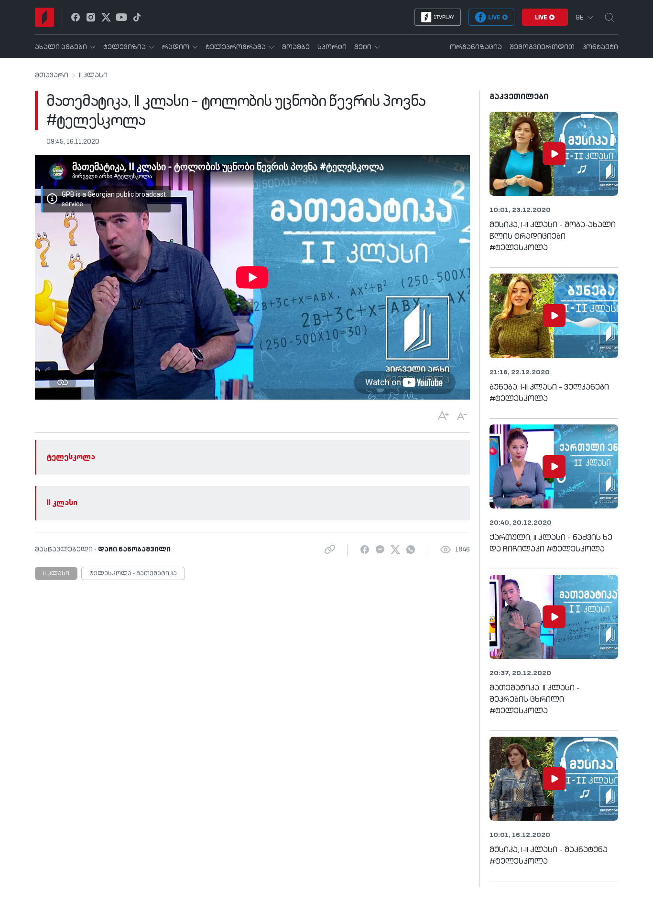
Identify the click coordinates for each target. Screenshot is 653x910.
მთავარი (51, 75)
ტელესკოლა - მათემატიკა (133, 574)
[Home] (44, 17)
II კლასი (93, 75)
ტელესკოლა (70, 457)
